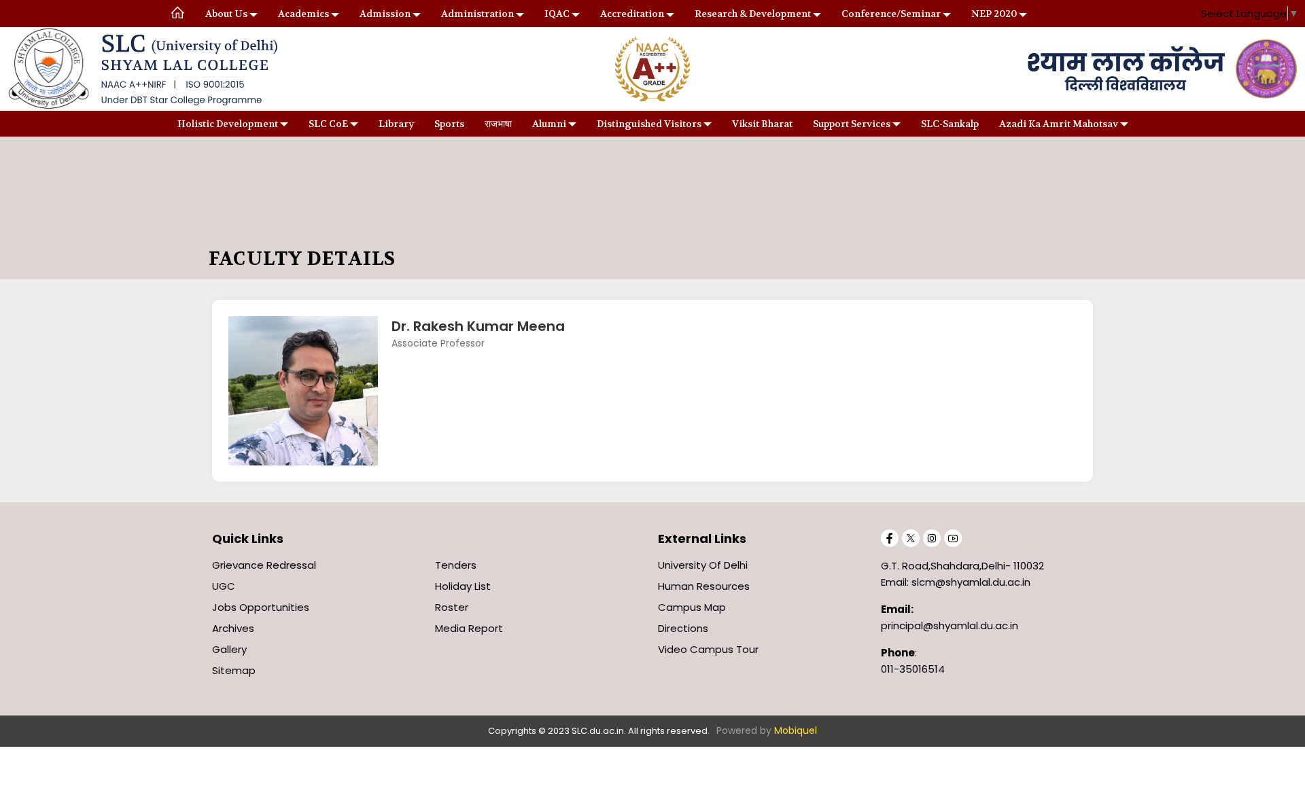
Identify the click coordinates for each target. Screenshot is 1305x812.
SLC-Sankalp (950, 124)
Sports (449, 124)
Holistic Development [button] (227, 124)
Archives (233, 628)
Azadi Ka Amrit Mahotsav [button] (1058, 124)
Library (396, 124)
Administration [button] (477, 13)
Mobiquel (795, 730)
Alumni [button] (549, 124)
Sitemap (234, 670)
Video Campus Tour (708, 649)
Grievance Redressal (264, 565)
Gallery (229, 649)
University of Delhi (703, 565)
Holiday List (463, 586)
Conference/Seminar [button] (891, 13)
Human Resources (704, 586)
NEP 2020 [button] (994, 13)
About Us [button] (226, 13)
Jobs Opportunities (260, 607)
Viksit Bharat (762, 124)
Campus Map (692, 607)
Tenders (455, 565)
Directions (683, 628)
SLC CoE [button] (328, 124)
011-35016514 (913, 669)
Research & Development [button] (753, 13)
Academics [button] (303, 13)
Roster (451, 607)
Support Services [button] (851, 124)
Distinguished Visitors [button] (649, 124)
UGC (223, 586)
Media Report (469, 628)
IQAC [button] (557, 13)
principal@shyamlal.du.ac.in (949, 625)
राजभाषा (498, 124)
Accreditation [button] (632, 13)
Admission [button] (385, 13)
